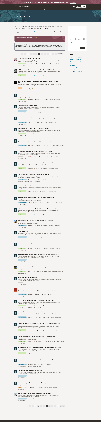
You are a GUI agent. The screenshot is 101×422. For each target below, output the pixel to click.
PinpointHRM (27, 156)
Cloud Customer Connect (24, 6)
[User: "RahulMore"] (15, 95)
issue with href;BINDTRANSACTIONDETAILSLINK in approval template (33, 128)
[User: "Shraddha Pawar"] (15, 255)
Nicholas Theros (31, 75)
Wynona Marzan (31, 305)
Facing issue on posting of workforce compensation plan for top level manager (35, 151)
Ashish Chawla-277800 (32, 202)
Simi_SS (29, 122)
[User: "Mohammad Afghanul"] (15, 82)
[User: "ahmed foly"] (15, 141)
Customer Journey (41, 9)
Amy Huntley (57, 99)
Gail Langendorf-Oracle (28, 112)
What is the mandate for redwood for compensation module (31, 94)
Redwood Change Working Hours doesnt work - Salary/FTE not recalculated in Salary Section (38, 382)
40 (33, 53)
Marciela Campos (31, 63)
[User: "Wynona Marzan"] (15, 301)
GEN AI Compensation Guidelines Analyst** (27, 105)
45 (47, 53)
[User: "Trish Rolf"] (15, 267)
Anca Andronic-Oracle (59, 145)
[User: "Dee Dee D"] (15, 164)
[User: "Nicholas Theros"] (15, 71)
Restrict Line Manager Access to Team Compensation (29, 140)
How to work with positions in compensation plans (29, 58)
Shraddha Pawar (31, 259)
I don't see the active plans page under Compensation (30, 289)
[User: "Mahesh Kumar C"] (15, 324)
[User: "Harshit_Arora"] (15, 175)
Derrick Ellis (58, 248)
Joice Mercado (31, 110)
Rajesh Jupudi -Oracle (28, 181)
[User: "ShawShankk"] (15, 278)
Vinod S (29, 376)
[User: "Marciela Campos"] (15, 59)
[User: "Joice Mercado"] (15, 106)
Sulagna (29, 353)
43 (49, 406)
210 (53, 53)
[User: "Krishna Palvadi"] (15, 210)
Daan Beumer (57, 225)
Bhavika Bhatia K (31, 364)
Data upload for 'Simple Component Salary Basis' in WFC (30, 370)
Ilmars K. (25, 387)
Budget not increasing (23, 231)
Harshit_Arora (31, 179)
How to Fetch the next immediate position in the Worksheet (31, 311)
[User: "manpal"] (15, 187)
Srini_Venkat (30, 133)
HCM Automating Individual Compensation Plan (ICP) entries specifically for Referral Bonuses (38, 208)
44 (44, 53)
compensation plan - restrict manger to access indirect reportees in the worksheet (36, 185)
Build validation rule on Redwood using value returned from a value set (33, 174)
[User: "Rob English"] (15, 394)
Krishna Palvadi (31, 214)
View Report (73, 2)
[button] (61, 53)
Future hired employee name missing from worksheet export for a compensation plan (37, 336)
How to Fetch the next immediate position (27, 277)
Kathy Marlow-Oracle (28, 77)
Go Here (35, 37)
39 (30, 53)
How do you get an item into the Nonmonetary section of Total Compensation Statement (37, 162)
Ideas (22, 9)
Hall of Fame (32, 9)
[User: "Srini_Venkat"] (15, 129)
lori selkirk (30, 237)
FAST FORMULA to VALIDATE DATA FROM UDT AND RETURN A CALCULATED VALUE (36, 300)
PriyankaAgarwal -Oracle (29, 89)
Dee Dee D (30, 168)
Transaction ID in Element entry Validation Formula (29, 117)
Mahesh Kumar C (31, 330)
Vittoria (61, 202)
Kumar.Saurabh (27, 296)
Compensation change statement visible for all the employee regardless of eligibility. (36, 197)
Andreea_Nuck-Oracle (60, 133)
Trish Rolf (29, 271)
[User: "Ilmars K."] (15, 383)
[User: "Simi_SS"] (15, 118)
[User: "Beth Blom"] (15, 221)
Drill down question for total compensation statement (30, 266)
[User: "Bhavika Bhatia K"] (15, 360)
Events (26, 9)
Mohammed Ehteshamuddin (33, 294)
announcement (32, 48)
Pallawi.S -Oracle (59, 259)
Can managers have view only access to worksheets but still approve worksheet (35, 220)
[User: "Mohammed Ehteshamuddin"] (15, 290)
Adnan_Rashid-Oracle (28, 307)
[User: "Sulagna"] (15, 348)
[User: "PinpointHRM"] (15, 152)
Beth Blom (30, 225)
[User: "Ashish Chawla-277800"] (15, 198)
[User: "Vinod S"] (15, 371)
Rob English (30, 398)
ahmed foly (30, 145)
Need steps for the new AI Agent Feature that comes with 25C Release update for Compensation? (39, 347)
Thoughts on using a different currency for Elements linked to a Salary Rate (34, 393)
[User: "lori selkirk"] (15, 232)
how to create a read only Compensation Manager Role (30, 243)
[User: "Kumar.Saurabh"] (15, 337)
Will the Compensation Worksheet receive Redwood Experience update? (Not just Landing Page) (39, 69)
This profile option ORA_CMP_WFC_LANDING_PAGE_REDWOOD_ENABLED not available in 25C (38, 254)
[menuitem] (78, 6)
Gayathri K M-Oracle (28, 366)
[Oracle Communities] (74, 6)
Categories (17, 9)
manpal (29, 191)
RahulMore (30, 99)
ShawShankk (58, 63)
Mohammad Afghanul (27, 88)
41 (36, 53)
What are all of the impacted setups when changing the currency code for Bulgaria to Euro (38, 359)
